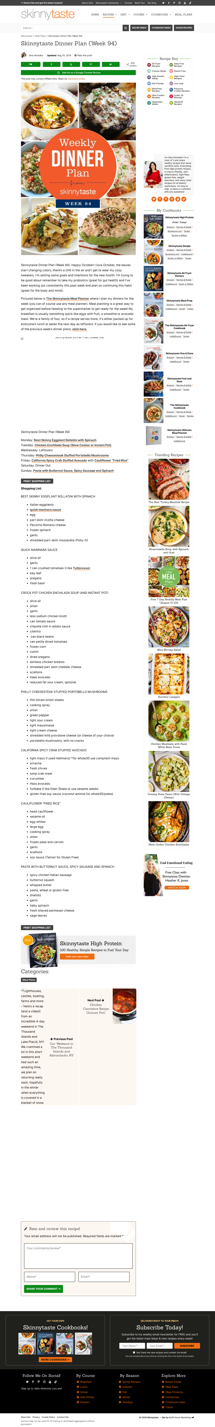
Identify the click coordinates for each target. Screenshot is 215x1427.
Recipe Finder (173, 1381)
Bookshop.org (175, 231)
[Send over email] (111, 64)
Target (187, 231)
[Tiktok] (190, 2)
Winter (126, 1397)
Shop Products (174, 1392)
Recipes (108, 14)
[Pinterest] (174, 2)
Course (139, 14)
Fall (124, 1392)
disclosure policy (76, 78)
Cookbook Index (161, 27)
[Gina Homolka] (24, 55)
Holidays (127, 1402)
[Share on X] (71, 64)
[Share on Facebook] (51, 64)
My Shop (152, 3)
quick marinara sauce (45, 510)
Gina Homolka (36, 55)
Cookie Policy (48, 1417)
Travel (169, 1407)
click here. (79, 329)
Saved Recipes (184, 27)
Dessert (85, 1402)
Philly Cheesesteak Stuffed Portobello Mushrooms (72, 455)
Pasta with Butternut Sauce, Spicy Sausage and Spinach (73, 470)
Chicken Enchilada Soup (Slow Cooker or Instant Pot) (73, 445)
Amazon (170, 227)
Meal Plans (183, 14)
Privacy (36, 1417)
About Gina (87, 3)
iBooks (190, 416)
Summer (127, 1386)
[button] (120, 3)
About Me (26, 1417)
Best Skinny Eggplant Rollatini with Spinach (65, 440)
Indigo (190, 308)
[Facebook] (168, 2)
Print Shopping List (37, 481)
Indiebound (186, 254)
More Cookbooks (54, 1359)
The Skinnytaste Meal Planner (67, 298)
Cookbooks (159, 14)
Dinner (84, 1392)
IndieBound (171, 284)
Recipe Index (139, 27)
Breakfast (86, 1381)
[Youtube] (184, 2)
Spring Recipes (131, 1381)
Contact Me (63, 1417)
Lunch (83, 1386)
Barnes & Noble (183, 227)
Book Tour (140, 3)
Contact (128, 3)
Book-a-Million (186, 284)
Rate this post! (84, 55)
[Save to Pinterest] (91, 64)
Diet (124, 14)
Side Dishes (87, 1397)
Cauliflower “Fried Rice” (111, 460)
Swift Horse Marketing (180, 1417)
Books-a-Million (179, 235)
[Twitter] (163, 2)
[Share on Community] (30, 64)
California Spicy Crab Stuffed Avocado (59, 460)
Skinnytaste (26, 36)
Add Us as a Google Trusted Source (81, 72)
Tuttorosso (81, 568)
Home (95, 14)
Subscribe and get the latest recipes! (43, 2)
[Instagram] (179, 2)
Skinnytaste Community (107, 3)
